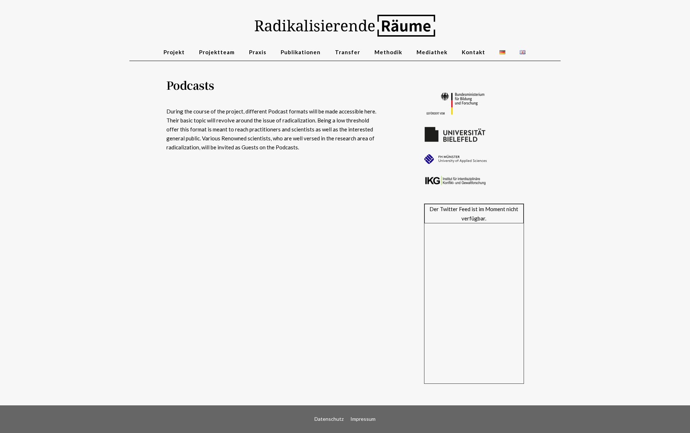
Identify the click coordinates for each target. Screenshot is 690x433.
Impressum (363, 419)
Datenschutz (329, 419)
